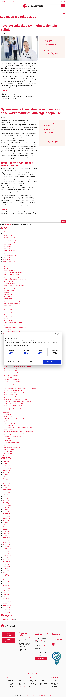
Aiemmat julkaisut (8, 416)
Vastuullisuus (7, 438)
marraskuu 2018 (7, 589)
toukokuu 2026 (6, 467)
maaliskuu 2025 (7, 485)
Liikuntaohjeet (7, 329)
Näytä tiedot (56, 357)
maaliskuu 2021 (7, 548)
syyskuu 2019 (6, 572)
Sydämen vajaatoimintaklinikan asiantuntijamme (16, 278)
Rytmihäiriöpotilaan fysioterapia (12, 394)
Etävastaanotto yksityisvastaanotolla (13, 242)
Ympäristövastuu (8, 440)
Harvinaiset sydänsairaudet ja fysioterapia (15, 405)
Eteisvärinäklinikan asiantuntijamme (13, 272)
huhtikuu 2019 (6, 581)
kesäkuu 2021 (6, 542)
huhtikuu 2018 (6, 600)
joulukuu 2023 (6, 507)
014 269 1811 (22, 686)
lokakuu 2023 (6, 511)
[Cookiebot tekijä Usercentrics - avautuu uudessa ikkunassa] (55, 334)
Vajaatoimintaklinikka (8, 263)
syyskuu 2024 (6, 496)
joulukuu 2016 (6, 613)
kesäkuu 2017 (6, 609)
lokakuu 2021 (6, 540)
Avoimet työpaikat (9, 451)
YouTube (53, 646)
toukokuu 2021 (6, 544)
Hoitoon (5, 233)
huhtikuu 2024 (6, 502)
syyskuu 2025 (6, 478)
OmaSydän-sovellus (9, 292)
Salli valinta (33, 361)
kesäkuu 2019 (6, 577)
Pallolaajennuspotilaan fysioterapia (13, 397)
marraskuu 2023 (7, 509)
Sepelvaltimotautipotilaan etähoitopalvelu (15, 279)
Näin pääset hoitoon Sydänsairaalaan (13, 239)
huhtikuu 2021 (6, 546)
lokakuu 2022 (6, 524)
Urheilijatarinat (8, 305)
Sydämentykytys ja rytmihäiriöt (12, 303)
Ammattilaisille (7, 412)
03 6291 (12, 688)
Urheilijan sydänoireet (10, 270)
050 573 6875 (39, 640)
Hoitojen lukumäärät (9, 248)
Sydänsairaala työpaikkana (11, 444)
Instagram (57, 641)
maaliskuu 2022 (7, 533)
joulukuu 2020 (6, 553)
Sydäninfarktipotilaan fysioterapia (13, 390)
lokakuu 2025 (6, 476)
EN (64, 1)
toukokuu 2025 (6, 483)
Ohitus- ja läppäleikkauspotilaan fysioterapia (15, 399)
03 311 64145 (11, 1)
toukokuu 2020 (6, 559)
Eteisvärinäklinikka (7, 257)
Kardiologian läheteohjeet (11, 414)
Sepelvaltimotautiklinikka (9, 261)
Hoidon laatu (7, 252)
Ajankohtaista (6, 455)
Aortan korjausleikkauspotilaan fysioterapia (15, 409)
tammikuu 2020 (7, 566)
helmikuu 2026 (6, 470)
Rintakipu (6, 268)
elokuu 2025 (6, 480)
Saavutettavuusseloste (30, 695)
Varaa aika (41, 658)
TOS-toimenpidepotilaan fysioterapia (14, 383)
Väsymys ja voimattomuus (11, 314)
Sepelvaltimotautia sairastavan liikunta (14, 285)
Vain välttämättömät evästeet (14, 361)
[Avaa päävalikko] (64, 13)
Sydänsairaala (8, 224)
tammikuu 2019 (7, 587)
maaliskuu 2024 (7, 504)
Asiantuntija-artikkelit (9, 300)
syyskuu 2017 (6, 607)
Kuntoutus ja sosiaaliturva (11, 289)
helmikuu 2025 (6, 487)
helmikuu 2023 (6, 518)
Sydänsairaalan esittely (10, 255)
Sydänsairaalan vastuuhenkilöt (12, 447)
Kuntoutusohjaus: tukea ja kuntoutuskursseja (16, 327)
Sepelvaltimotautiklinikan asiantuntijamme (15, 276)
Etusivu (4, 231)
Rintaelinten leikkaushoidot (11, 375)
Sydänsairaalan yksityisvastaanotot (13, 241)
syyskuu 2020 (6, 557)
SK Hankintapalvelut (9, 453)
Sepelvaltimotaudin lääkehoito (12, 287)
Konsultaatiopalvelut (9, 423)
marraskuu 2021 (7, 539)
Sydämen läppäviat (9, 320)
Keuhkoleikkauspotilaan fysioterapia (13, 403)
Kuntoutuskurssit (8, 410)
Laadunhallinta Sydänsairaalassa (12, 436)
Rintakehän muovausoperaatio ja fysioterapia (16, 396)
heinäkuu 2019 (6, 576)
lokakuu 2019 (6, 570)
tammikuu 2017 (7, 611)
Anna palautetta (8, 640)
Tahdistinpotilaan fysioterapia (12, 385)
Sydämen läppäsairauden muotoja (13, 322)
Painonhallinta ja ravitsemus (11, 281)
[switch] (26, 353)
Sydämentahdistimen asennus (12, 370)
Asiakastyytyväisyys (9, 237)
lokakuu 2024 (6, 494)
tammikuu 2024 (7, 505)
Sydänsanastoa (8, 296)
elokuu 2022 (6, 528)
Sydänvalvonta (8, 377)
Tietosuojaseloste (39, 695)
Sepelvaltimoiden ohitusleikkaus (12, 368)
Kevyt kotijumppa (8, 386)
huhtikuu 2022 (6, 531)
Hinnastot (6, 422)
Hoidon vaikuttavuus (9, 253)
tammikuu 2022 (7, 537)
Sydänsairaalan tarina (9, 246)
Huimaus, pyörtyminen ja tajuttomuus (14, 301)
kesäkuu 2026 (6, 465)
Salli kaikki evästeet (52, 361)
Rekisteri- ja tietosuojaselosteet (11, 331)
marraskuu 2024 (7, 493)
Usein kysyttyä (8, 294)
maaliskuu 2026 (7, 468)
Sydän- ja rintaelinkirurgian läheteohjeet (14, 418)
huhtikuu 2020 (6, 561)
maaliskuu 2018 (7, 601)
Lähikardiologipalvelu (9, 425)
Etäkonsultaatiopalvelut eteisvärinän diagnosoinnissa (18, 427)
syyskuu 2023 (6, 513)
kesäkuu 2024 (6, 498)
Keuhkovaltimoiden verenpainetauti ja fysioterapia (17, 401)
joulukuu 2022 (6, 520)
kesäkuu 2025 (6, 481)
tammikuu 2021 (7, 552)
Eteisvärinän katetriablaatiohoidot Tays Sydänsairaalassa (19, 431)
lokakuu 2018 (6, 590)
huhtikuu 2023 (6, 517)
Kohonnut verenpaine (9, 311)
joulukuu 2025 (6, 472)
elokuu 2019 (6, 574)
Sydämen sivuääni (8, 313)
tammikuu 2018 (7, 605)
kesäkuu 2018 (6, 596)
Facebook (53, 641)
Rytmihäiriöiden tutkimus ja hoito (12, 372)
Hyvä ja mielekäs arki (9, 290)
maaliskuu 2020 (7, 563)
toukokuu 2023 (6, 515)
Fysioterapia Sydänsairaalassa (12, 379)
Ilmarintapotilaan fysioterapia (11, 407)
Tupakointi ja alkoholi (9, 283)
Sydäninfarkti (7, 318)
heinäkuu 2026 (6, 463)
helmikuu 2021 (6, 550)
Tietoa (4, 266)
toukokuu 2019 (6, 579)
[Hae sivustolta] (63, 5)
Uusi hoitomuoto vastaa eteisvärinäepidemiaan (16, 433)
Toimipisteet (6, 265)
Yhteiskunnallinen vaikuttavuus (12, 434)
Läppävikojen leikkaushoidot (11, 374)
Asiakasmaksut (8, 235)
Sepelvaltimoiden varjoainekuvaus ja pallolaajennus (17, 366)
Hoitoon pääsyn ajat (9, 244)
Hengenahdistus (8, 298)
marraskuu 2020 (7, 555)
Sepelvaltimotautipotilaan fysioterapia (14, 392)
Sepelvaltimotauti (49, 132)
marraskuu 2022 (7, 522)
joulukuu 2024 (6, 491)
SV (62, 1)
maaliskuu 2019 (7, 583)
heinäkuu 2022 (6, 529)
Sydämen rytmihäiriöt (9, 324)
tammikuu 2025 (7, 489)
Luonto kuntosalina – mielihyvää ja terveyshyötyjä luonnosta (20, 388)
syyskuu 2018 (6, 592)
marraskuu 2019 (7, 568)
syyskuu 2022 (6, 526)
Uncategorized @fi (8, 619)
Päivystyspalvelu (8, 420)
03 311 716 (44, 686)
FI (59, 1)
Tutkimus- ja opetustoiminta (11, 442)
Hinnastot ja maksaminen (10, 250)
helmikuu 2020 (6, 565)
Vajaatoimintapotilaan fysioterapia (13, 381)
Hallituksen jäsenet (50, 44)
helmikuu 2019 (6, 585)
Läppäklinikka (6, 259)
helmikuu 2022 (6, 535)
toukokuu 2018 (6, 598)
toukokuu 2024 (6, 500)
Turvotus (6, 307)
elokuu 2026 (6, 461)
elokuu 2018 (6, 594)
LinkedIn (60, 641)
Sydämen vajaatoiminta (10, 325)
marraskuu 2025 (7, 474)
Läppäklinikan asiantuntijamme (12, 274)
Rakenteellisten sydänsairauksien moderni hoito (16, 429)
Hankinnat (6, 446)
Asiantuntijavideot (9, 309)
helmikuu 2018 (6, 603)
